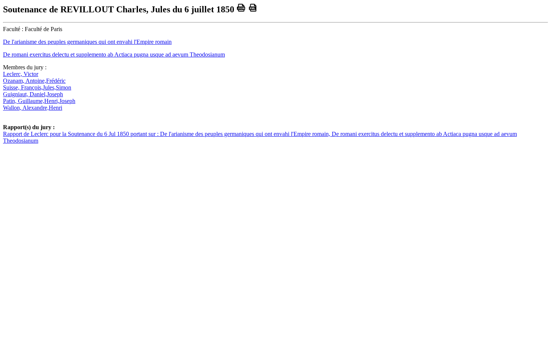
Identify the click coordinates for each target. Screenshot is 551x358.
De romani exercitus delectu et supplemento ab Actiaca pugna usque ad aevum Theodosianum (114, 54)
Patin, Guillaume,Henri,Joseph (39, 101)
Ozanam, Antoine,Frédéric (34, 81)
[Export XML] (253, 9)
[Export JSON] (241, 9)
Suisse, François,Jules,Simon (37, 87)
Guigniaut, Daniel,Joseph (33, 94)
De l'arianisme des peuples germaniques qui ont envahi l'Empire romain (87, 42)
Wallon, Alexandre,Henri (32, 107)
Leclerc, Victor (20, 74)
